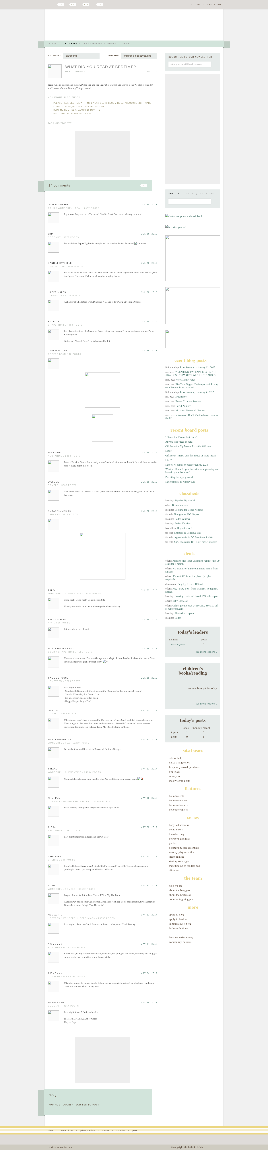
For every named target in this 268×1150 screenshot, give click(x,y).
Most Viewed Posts (179, 780)
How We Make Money (181, 937)
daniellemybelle (60, 263)
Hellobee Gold (177, 796)
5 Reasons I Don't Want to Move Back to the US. (191, 416)
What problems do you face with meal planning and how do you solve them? (192, 470)
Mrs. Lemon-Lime (59, 739)
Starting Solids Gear (179, 861)
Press (134, 1130)
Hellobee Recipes (178, 800)
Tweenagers (180, 396)
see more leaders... (206, 651)
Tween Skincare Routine (188, 401)
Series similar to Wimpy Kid (180, 481)
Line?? (168, 450)
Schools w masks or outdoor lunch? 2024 (186, 464)
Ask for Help (175, 758)
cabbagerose (57, 351)
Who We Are (175, 885)
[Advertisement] (102, 154)
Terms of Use (67, 1130)
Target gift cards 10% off (190, 584)
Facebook (67, 5)
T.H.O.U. (53, 590)
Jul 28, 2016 (149, 204)
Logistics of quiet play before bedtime (79, 106)
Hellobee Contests (179, 809)
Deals (112, 43)
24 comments (59, 185)
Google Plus (49, 5)
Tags (190, 194)
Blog (52, 43)
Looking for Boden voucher (189, 509)
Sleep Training (176, 856)
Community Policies (180, 942)
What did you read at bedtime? (100, 67)
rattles (53, 321)
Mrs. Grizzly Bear (61, 649)
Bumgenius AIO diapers (186, 514)
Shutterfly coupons (184, 613)
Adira (52, 885)
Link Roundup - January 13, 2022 (197, 367)
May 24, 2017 (149, 944)
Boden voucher (182, 519)
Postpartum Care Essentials (184, 847)
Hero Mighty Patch (185, 379)
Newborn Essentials (180, 838)
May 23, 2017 (149, 710)
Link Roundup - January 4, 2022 (197, 392)
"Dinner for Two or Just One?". (181, 437)
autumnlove (77, 71)
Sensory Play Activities (181, 852)
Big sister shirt (184, 528)
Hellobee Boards (80, 26)
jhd (50, 234)
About (51, 1130)
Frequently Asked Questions (184, 767)
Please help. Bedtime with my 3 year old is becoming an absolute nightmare (102, 103)
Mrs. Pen (54, 798)
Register (214, 4)
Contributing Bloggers (181, 899)
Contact (105, 1130)
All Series (174, 870)
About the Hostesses (180, 894)
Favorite (137, 185)
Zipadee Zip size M (185, 500)
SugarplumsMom (59, 511)
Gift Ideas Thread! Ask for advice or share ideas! (190, 455)
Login (195, 4)
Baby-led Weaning (179, 825)
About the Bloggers (179, 890)
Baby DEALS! (180, 600)
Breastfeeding (176, 834)
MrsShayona (178, 644)
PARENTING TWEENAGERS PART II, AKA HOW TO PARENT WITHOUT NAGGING (191, 373)
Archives (207, 194)
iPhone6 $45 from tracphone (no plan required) (188, 577)
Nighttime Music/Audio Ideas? (72, 113)
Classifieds (92, 43)
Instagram (93, 5)
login (67, 1105)
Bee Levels (174, 771)
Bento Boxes (176, 829)
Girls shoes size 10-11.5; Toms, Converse (195, 542)
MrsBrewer (56, 1002)
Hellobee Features (178, 805)
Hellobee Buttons (178, 928)
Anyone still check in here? (179, 441)
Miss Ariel (55, 452)
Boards (71, 43)
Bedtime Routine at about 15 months (76, 110)
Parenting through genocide (179, 477)
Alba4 (52, 827)
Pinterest (80, 5)
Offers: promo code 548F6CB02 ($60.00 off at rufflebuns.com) (191, 607)
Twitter (54, 5)
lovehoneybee (58, 204)
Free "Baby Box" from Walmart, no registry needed (191, 590)
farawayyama (57, 619)
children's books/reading (137, 55)
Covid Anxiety (183, 406)
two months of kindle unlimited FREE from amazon (191, 570)
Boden (178, 617)
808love (53, 482)
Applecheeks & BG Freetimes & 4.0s (193, 537)
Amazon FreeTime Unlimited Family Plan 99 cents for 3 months (192, 562)
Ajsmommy (55, 944)
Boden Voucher (180, 505)
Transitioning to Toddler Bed (184, 865)
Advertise (120, 1130)
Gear (126, 43)
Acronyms (174, 776)
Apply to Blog (176, 914)
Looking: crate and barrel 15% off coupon (196, 596)
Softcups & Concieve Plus (187, 532)
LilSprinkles (57, 292)
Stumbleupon (114, 185)
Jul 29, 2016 (149, 321)
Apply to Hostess (178, 919)
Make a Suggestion (179, 762)
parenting (71, 55)
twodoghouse (58, 678)
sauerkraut (56, 856)
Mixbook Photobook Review (190, 410)
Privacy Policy (87, 1130)
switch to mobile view (60, 1147)
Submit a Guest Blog (180, 923)
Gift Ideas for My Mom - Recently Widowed (188, 446)
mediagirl (55, 915)
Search (174, 194)
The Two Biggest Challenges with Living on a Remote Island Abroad (191, 386)
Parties (172, 843)
